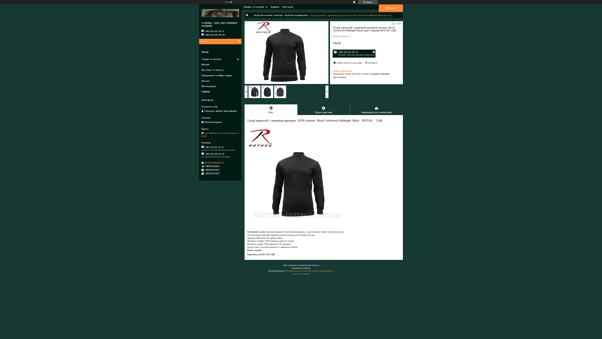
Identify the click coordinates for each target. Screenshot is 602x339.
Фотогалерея (208, 86)
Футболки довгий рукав (296, 15)
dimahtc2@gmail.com (214, 162)
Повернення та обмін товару (216, 75)
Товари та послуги (253, 6)
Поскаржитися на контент (297, 271)
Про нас (205, 81)
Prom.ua (315, 265)
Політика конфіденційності (322, 271)
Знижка (274, 6)
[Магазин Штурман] (220, 13)
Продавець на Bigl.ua (301, 268)
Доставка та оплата (212, 70)
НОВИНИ (205, 91)
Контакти (287, 6)
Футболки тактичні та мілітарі (268, 15)
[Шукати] (238, 41)
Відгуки (205, 64)
